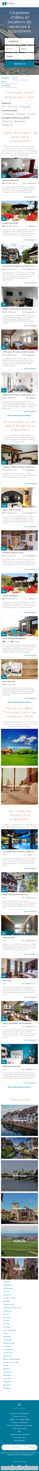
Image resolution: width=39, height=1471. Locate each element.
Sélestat (6, 1369)
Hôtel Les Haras (8, 938)
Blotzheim (7, 1385)
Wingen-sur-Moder (11, 1362)
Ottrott (6, 1291)
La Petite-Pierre (9, 1298)
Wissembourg (8, 1343)
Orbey (5, 1333)
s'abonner (31, 1447)
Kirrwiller (6, 1324)
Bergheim (7, 1388)
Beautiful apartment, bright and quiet (17, 309)
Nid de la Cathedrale (10, 180)
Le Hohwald (8, 1353)
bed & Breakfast (8, 681)
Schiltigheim (8, 1349)
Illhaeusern (7, 1382)
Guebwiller (7, 1340)
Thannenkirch (8, 1304)
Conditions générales (19, 1422)
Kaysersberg (8, 1288)
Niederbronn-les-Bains (12, 1308)
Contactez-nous (19, 1437)
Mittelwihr (7, 1372)
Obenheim (7, 1285)
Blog (19, 1431)
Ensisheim (7, 1327)
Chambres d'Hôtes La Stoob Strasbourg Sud (19, 467)
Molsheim (7, 1337)
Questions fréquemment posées (19, 1425)
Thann (5, 1366)
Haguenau (7, 1311)
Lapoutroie (7, 1356)
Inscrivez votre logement (19, 1413)
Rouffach (7, 1317)
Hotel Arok (6, 980)
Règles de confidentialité (19, 1419)
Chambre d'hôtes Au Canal (12, 553)
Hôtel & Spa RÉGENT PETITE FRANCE (16, 1023)
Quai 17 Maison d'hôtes (11, 510)
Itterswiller (7, 1378)
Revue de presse (19, 1428)
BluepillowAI (20, 1440)
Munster (6, 1320)
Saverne (6, 1314)
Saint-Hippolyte (9, 1330)
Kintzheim (7, 1375)
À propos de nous (19, 1416)
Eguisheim (7, 1295)
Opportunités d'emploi (19, 1434)
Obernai (6, 1282)
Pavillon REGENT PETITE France (14, 895)
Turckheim (7, 1346)
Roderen (6, 1301)
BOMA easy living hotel (11, 1066)
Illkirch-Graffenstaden (12, 1359)
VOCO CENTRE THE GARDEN (13, 638)
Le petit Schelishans (10, 223)
